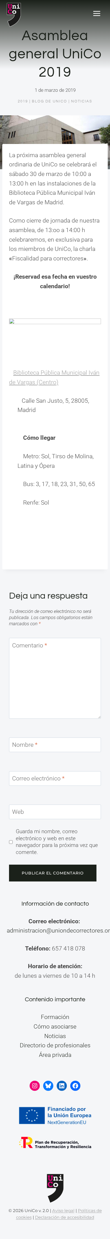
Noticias (81, 101)
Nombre (25, 745)
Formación (55, 1017)
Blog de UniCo (49, 101)
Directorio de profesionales (55, 1045)
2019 (23, 101)
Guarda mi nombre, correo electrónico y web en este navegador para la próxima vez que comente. (57, 841)
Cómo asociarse (55, 1026)
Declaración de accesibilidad (64, 1217)
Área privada (55, 1055)
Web (18, 812)
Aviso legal (63, 1210)
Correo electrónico (38, 778)
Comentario (29, 645)
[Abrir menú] (96, 13)
